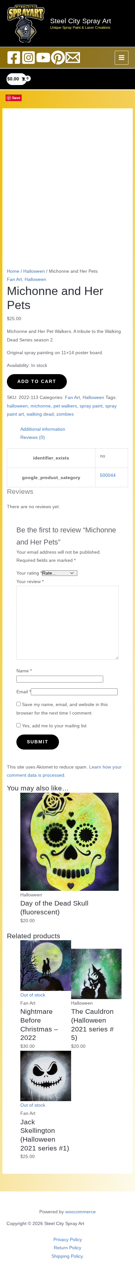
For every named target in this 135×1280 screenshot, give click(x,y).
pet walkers (65, 406)
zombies (65, 414)
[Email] (73, 57)
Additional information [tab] (42, 429)
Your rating (29, 573)
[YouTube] (43, 57)
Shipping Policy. (67, 1256)
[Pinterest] (58, 57)
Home (13, 271)
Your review (30, 581)
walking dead (40, 414)
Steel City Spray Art (80, 21)
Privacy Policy (67, 1239)
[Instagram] (28, 57)
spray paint (91, 406)
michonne (40, 406)
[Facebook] (14, 57)
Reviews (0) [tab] (32, 437)
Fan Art (14, 279)
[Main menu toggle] (122, 58)
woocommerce (80, 1211)
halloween (17, 406)
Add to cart (36, 381)
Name (24, 670)
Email (23, 691)
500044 (108, 475)
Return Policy (67, 1247)
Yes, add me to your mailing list (54, 725)
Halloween (34, 271)
